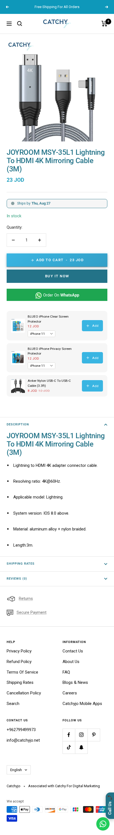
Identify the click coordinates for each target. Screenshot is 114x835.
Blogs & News (75, 682)
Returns (26, 598)
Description (18, 424)
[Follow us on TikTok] (69, 747)
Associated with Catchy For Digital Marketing (64, 786)
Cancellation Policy (24, 693)
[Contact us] (103, 824)
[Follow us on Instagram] (81, 735)
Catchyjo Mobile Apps (82, 703)
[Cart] (104, 23)
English (16, 770)
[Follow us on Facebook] (69, 735)
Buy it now (57, 276)
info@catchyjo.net (23, 740)
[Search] (19, 23)
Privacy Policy (19, 651)
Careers (70, 693)
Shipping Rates (21, 563)
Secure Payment (31, 612)
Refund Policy (19, 661)
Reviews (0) (17, 578)
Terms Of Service (22, 672)
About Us (71, 661)
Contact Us (73, 651)
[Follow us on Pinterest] (93, 735)
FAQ (66, 672)
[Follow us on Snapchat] (81, 747)
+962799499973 (21, 729)
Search (13, 703)
